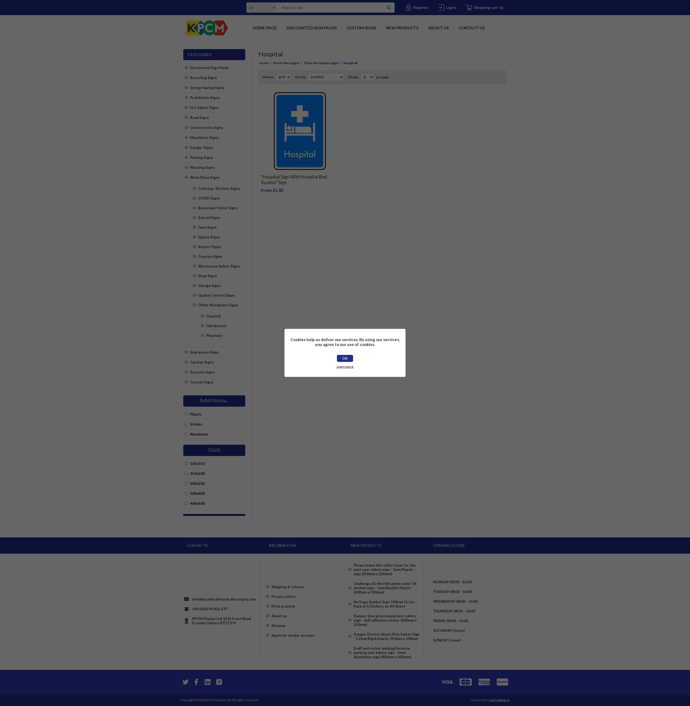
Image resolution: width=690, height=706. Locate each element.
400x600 (197, 503)
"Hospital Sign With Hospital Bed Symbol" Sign (294, 179)
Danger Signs (201, 147)
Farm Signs (207, 227)
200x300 (197, 483)
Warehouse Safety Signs (219, 266)
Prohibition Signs (205, 97)
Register (421, 7)
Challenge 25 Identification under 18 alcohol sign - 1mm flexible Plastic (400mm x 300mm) (385, 587)
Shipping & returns (287, 587)
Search (389, 7)
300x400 (197, 493)
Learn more (345, 367)
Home (263, 63)
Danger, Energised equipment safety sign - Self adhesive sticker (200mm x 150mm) (385, 620)
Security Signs (202, 372)
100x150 (197, 463)
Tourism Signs (210, 256)
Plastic (196, 414)
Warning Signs (202, 167)
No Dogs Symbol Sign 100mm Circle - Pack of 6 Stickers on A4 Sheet (385, 604)
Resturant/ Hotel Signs (218, 208)
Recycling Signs (203, 78)
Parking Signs (201, 157)
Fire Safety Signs (204, 107)
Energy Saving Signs (207, 87)
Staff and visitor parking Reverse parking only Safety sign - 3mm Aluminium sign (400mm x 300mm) (382, 652)
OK (345, 358)
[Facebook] (196, 682)
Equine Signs (209, 237)
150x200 (197, 473)
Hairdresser (216, 326)
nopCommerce (499, 700)
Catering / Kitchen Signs (219, 188)
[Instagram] (219, 682)
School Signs (209, 217)
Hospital (213, 316)
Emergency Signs (204, 352)
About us (279, 616)
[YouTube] (207, 682)
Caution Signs (202, 362)
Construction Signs (206, 127)
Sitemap (278, 625)
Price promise (283, 606)
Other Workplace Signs (218, 305)
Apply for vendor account (293, 635)
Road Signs (199, 117)
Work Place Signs (205, 177)
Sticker (196, 424)
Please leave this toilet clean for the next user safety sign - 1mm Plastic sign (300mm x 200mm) (385, 569)
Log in (451, 7)
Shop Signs (207, 276)
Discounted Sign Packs (209, 68)
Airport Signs (209, 247)
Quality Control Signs (216, 295)
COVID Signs (209, 198)
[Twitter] (185, 682)
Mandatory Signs (204, 137)
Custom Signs (201, 382)
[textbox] (329, 7)
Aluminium (199, 434)
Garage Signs (209, 285)
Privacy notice (283, 596)
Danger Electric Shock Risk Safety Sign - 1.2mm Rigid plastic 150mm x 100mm (387, 636)
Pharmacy (214, 335)
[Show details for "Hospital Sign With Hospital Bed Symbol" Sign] (300, 131)
